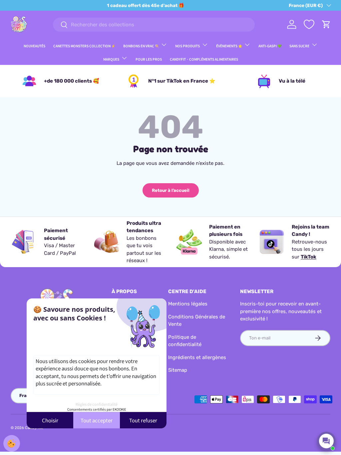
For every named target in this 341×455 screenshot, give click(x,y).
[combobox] (153, 25)
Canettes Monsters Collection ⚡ (84, 45)
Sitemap (177, 370)
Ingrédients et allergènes (197, 357)
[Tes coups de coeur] (309, 24)
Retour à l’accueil (170, 190)
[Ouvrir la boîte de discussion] (326, 441)
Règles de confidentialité (97, 404)
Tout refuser (143, 420)
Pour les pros (149, 59)
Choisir (50, 420)
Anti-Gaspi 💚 (269, 45)
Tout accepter (97, 420)
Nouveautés (34, 45)
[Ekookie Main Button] (11, 443)
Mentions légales (187, 304)
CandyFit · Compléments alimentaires (204, 59)
